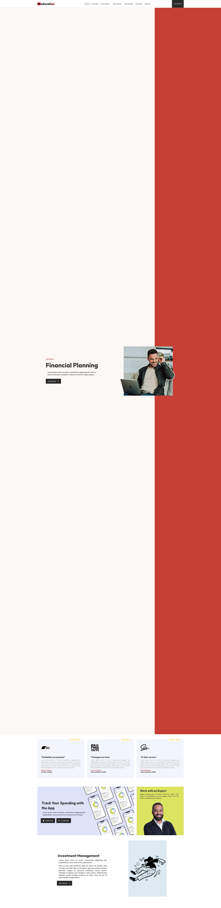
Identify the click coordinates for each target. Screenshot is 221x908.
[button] (96, 3)
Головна (87, 4)
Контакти (147, 4)
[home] (46, 3)
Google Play (65, 820)
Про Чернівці (129, 4)
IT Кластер (139, 4)
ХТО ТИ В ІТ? (178, 4)
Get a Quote (52, 381)
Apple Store (49, 820)
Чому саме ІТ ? (117, 4)
